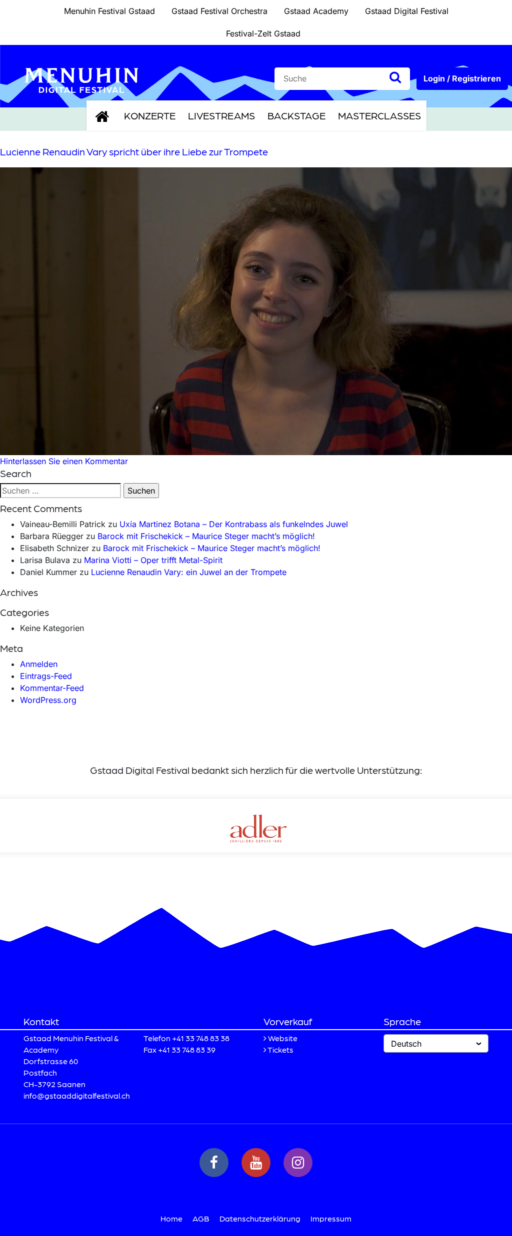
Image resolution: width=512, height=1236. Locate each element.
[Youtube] (256, 1162)
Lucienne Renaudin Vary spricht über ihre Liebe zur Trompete (134, 151)
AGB (201, 1218)
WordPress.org (48, 700)
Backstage (297, 115)
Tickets (281, 1049)
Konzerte (150, 115)
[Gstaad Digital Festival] (81, 79)
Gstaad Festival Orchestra (220, 11)
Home (171, 1218)
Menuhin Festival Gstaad (109, 11)
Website (283, 1038)
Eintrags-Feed (46, 676)
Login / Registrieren (462, 78)
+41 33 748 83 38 (201, 1038)
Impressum (331, 1218)
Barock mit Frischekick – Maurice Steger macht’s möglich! (206, 536)
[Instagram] (298, 1162)
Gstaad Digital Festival (406, 11)
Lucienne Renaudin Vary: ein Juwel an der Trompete (188, 572)
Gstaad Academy (316, 11)
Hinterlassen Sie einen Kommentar (64, 461)
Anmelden (39, 664)
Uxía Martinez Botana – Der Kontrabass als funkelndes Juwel (234, 524)
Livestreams (221, 115)
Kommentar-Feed (52, 688)
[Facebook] (214, 1162)
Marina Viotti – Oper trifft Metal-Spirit (153, 560)
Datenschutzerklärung (260, 1218)
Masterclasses (379, 115)
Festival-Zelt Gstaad (263, 33)
